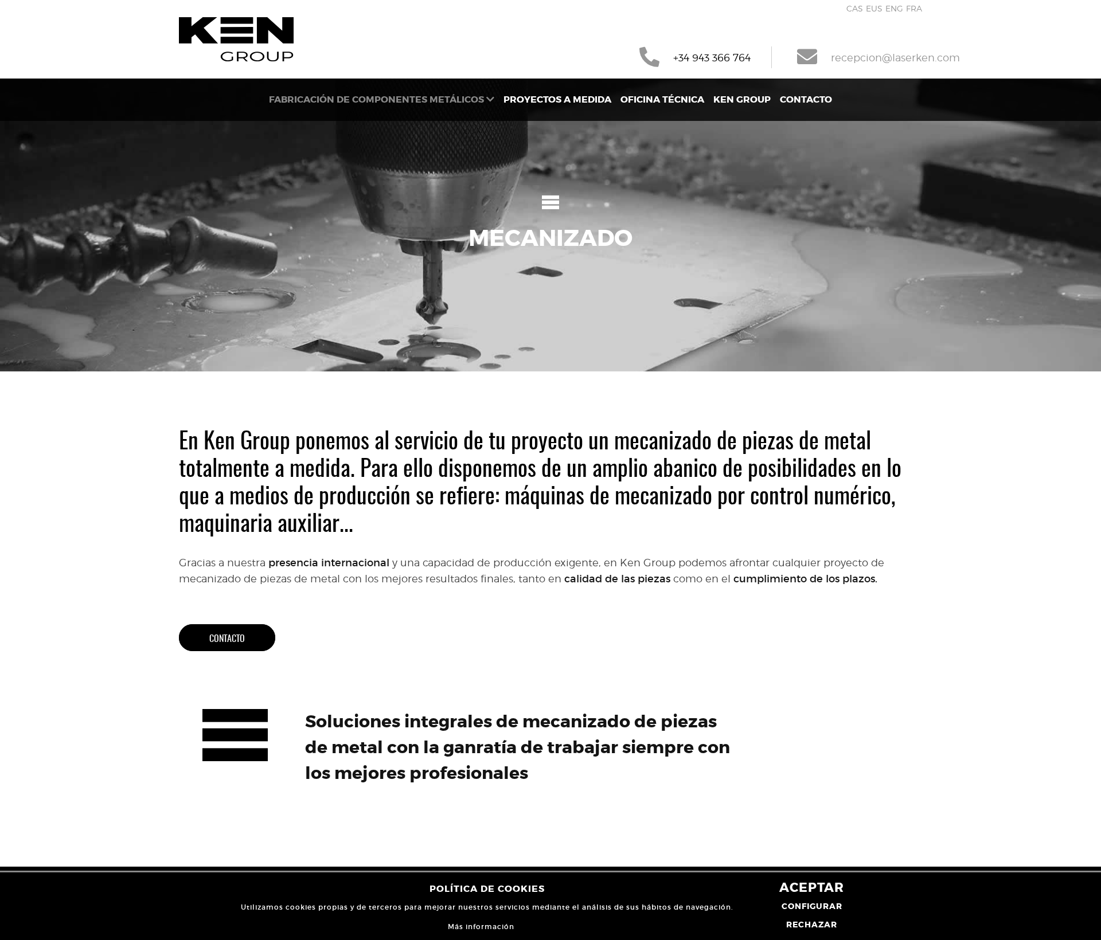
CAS (854, 8)
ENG (894, 8)
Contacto (806, 99)
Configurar (812, 906)
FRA (914, 8)
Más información (481, 926)
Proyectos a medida (557, 99)
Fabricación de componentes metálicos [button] (377, 99)
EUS (874, 8)
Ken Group (742, 99)
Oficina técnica (662, 99)
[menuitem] (381, 99)
